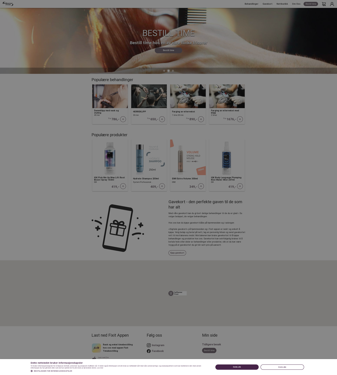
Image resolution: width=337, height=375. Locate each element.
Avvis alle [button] (282, 367)
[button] (120, 370)
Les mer (100, 368)
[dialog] (168, 367)
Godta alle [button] (237, 367)
